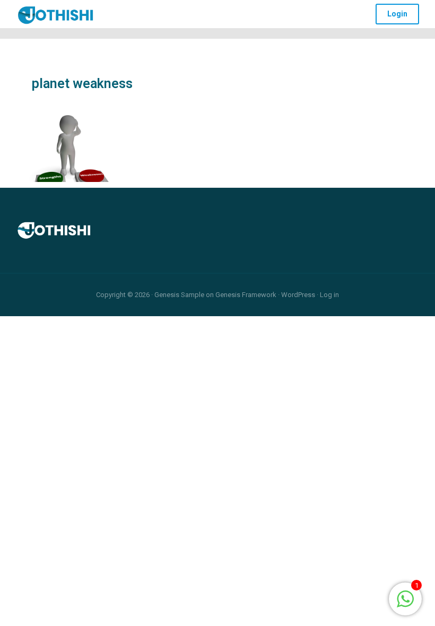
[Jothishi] (55, 12)
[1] (405, 598)
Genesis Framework (245, 295)
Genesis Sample (179, 295)
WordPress (298, 295)
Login (397, 14)
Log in (329, 295)
